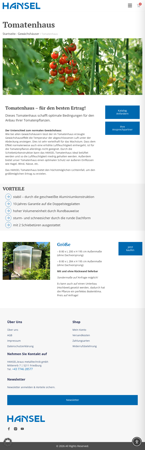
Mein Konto (79, 329)
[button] (8, 442)
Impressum (14, 340)
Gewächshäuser (28, 34)
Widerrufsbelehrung (84, 346)
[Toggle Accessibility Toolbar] (136, 441)
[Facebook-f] (8, 428)
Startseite (9, 34)
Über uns (12, 329)
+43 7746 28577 (22, 369)
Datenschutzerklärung (20, 346)
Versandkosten (81, 335)
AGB (9, 335)
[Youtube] (22, 428)
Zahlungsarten (81, 340)
